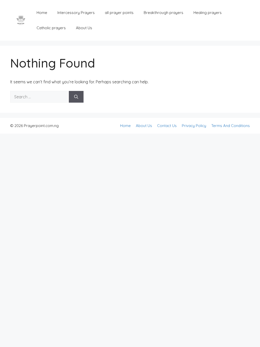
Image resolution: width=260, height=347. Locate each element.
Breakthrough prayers (163, 12)
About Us (84, 27)
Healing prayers (207, 12)
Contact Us (167, 125)
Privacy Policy (194, 125)
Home (42, 12)
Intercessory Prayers (76, 12)
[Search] (76, 97)
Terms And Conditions (230, 125)
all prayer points (119, 12)
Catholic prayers (51, 27)
